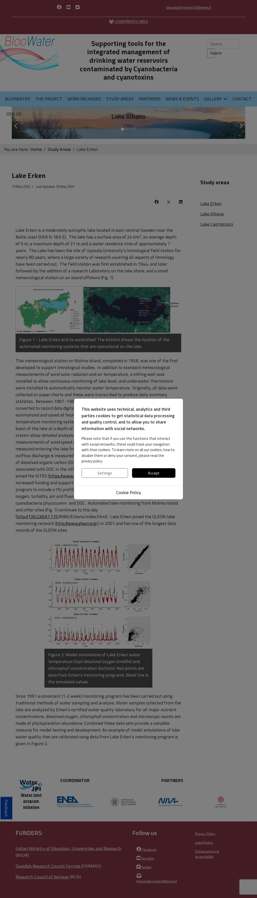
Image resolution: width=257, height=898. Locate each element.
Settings (104, 473)
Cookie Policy (128, 492)
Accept (154, 473)
